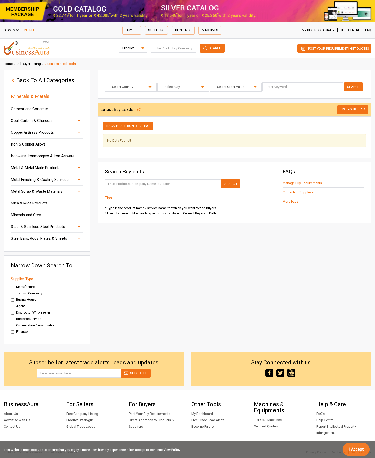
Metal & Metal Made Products (35, 167)
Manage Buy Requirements (302, 183)
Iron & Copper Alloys (28, 144)
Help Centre (350, 30)
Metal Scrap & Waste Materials (36, 191)
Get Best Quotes (266, 426)
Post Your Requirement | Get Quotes (338, 48)
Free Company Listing (82, 414)
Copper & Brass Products (32, 132)
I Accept (356, 449)
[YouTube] (291, 372)
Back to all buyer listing (127, 126)
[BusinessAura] (27, 48)
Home (8, 64)
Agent (20, 306)
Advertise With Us (17, 420)
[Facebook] (269, 372)
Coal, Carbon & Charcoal (31, 120)
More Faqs (290, 201)
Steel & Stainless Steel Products (38, 226)
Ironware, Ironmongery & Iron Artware (42, 156)
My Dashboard (202, 414)
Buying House (26, 299)
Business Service (28, 319)
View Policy (172, 450)
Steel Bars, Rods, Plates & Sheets (39, 238)
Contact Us (12, 426)
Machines (210, 30)
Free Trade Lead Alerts (207, 420)
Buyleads (183, 30)
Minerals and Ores (26, 215)
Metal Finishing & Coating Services (40, 179)
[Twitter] (280, 372)
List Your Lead (353, 109)
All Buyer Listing (29, 64)
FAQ (368, 30)
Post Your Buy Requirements (149, 414)
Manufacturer (26, 287)
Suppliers (156, 30)
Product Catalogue (80, 420)
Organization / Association (36, 325)
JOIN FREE (27, 30)
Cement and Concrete (29, 109)
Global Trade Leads (80, 426)
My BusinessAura (317, 30)
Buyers (132, 30)
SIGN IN (9, 30)
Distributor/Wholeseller (33, 312)
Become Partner (203, 426)
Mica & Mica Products (29, 203)
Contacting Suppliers (298, 192)
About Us (11, 414)
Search (215, 48)
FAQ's (320, 414)
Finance (22, 331)
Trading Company (29, 293)
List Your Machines (268, 420)
